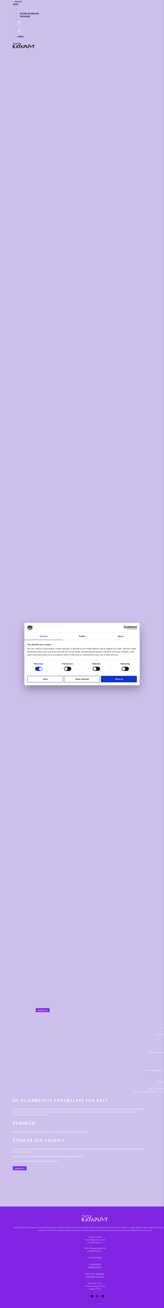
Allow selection (82, 679)
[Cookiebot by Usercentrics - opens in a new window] (125, 628)
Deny (45, 679)
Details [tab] (82, 636)
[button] (15, 4)
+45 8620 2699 (95, 1264)
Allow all (119, 679)
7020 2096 (100, 1274)
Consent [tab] (43, 636)
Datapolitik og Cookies (95, 1276)
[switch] (67, 669)
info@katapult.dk (95, 1267)
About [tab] (120, 636)
